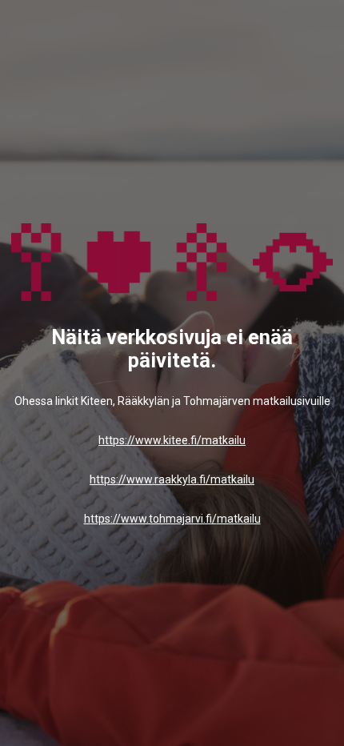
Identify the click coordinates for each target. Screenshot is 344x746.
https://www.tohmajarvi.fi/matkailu (172, 518)
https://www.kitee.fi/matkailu (172, 440)
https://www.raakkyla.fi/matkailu (172, 479)
